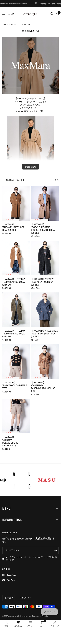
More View (30, 166)
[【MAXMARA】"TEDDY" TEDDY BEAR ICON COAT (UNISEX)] (16, 258)
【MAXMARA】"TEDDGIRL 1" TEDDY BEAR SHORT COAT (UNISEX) (44, 333)
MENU (6, 508)
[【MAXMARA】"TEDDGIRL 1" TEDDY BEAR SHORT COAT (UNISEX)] (45, 309)
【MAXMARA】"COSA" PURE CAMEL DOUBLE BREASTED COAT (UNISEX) (43, 228)
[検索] (52, 14)
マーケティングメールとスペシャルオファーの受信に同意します (32, 558)
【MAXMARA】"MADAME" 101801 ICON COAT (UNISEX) (13, 227)
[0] (57, 14)
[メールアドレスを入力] (55, 550)
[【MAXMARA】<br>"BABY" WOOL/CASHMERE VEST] (16, 361)
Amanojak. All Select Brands (45, 3)
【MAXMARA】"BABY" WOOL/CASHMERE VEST (14, 385)
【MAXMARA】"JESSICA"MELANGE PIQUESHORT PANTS (10, 441)
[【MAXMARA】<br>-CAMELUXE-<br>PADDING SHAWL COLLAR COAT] (45, 361)
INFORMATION (12, 519)
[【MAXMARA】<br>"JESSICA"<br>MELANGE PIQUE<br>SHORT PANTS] (16, 416)
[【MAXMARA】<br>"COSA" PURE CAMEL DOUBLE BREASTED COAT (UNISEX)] (45, 203)
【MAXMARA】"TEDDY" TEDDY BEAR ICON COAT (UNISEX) (14, 282)
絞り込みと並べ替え (15, 180)
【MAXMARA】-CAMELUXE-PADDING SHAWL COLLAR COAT (43, 386)
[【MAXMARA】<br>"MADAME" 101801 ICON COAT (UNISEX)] (16, 203)
